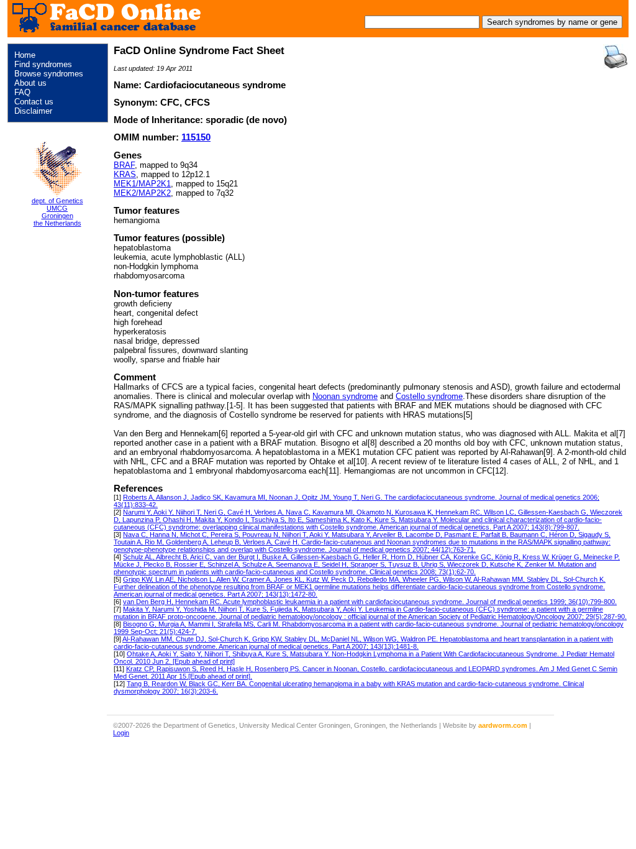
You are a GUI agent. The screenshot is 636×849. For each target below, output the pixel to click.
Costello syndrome (429, 396)
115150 (196, 137)
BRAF (124, 165)
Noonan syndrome (345, 396)
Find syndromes (43, 64)
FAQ (22, 92)
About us (30, 83)
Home (24, 55)
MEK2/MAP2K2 (142, 193)
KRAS (125, 174)
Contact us (33, 101)
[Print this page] (615, 56)
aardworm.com (502, 725)
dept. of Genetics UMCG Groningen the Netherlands (57, 212)
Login (121, 733)
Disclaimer (33, 111)
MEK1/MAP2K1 (142, 183)
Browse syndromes (48, 73)
